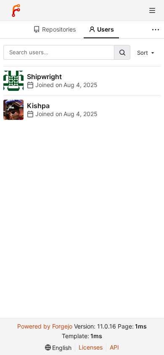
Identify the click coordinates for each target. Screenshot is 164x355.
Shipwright (44, 76)
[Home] (16, 10)
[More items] (156, 29)
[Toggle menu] (152, 10)
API (114, 347)
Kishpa (38, 105)
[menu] (146, 52)
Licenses (91, 347)
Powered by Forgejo (44, 326)
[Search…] (122, 52)
